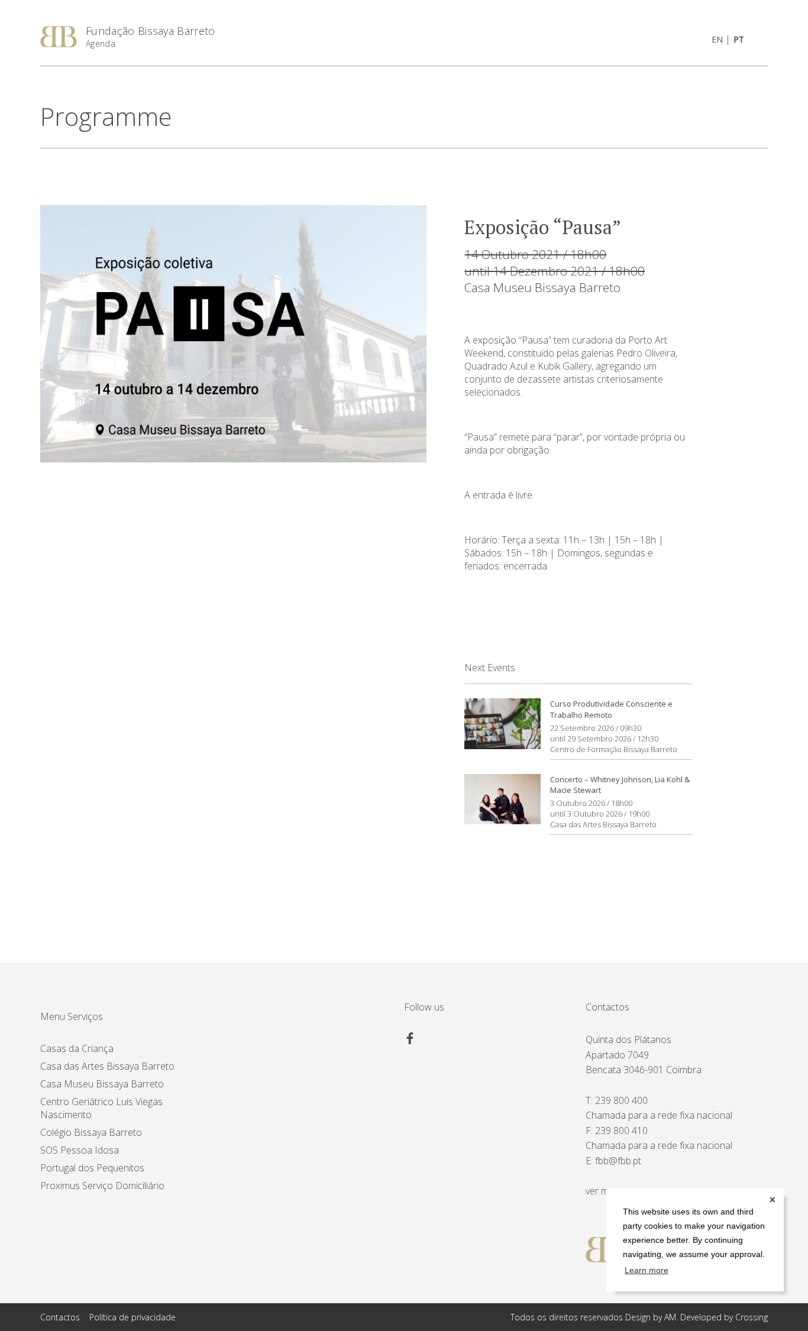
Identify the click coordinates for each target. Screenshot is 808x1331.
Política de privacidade (132, 1317)
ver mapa (605, 1190)
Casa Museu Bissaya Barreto (542, 287)
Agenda (100, 43)
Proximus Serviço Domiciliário (102, 1185)
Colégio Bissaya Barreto (91, 1132)
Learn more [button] (646, 1270)
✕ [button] (772, 1199)
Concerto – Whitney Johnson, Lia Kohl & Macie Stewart (620, 784)
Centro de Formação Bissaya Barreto (613, 749)
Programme (106, 116)
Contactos (607, 1006)
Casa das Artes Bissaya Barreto (603, 824)
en (717, 39)
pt (738, 39)
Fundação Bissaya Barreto (150, 31)
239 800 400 (621, 1100)
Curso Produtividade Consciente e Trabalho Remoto (611, 709)
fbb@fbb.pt (618, 1160)
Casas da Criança (77, 1048)
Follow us (424, 1006)
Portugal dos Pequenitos (92, 1167)
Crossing (751, 1317)
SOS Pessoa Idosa (79, 1150)
